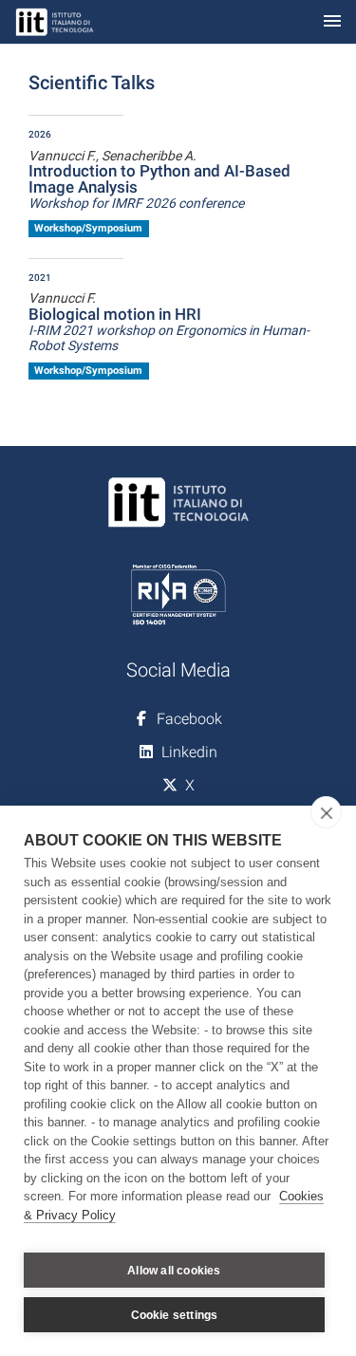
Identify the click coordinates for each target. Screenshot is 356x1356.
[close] (326, 812)
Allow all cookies (173, 1270)
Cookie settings (174, 1315)
